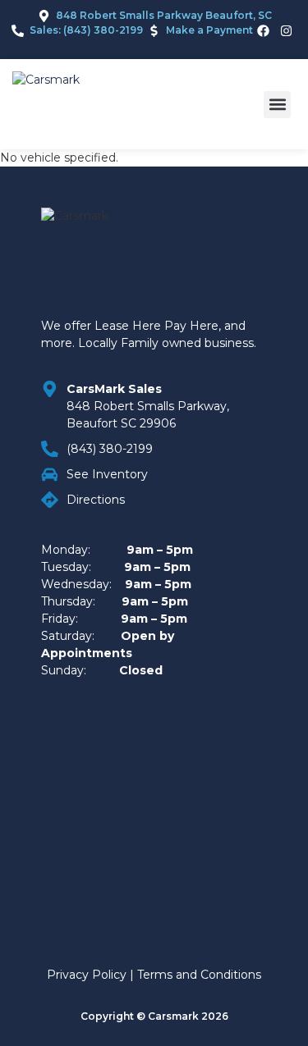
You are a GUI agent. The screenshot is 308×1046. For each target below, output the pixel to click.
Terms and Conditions (199, 974)
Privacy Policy (86, 974)
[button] (277, 104)
